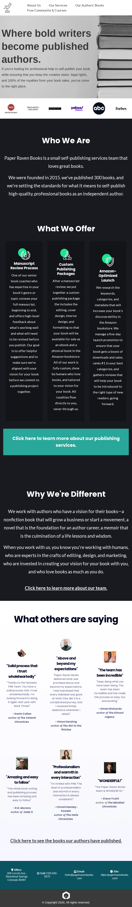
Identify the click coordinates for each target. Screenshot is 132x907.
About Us (34, 5)
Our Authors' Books (89, 5)
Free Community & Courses (46, 10)
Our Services (58, 5)
